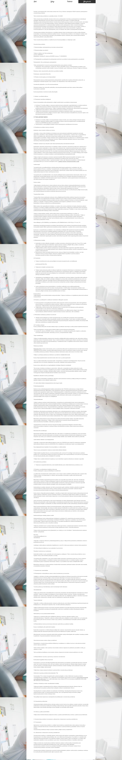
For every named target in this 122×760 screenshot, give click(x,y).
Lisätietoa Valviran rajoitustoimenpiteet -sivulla (68, 161)
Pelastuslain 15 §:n (38, 348)
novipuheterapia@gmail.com (40, 536)
